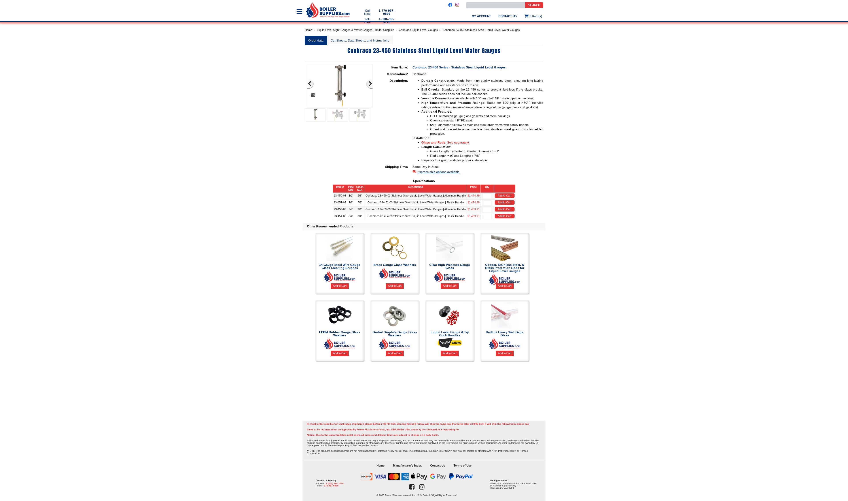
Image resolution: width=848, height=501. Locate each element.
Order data (316, 40)
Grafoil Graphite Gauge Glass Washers (395, 333)
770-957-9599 (331, 485)
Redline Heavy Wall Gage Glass (504, 333)
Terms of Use (462, 465)
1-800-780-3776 (386, 20)
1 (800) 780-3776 (335, 483)
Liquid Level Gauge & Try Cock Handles (450, 333)
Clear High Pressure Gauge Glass (449, 266)
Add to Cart (504, 195)
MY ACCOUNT (481, 16)
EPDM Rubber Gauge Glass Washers (339, 333)
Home (308, 30)
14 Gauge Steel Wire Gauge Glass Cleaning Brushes (339, 266)
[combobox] (495, 5)
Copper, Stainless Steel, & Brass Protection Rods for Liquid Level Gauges (504, 268)
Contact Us (507, 16)
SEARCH (534, 5)
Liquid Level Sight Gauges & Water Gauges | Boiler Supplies (355, 30)
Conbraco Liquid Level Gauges (418, 30)
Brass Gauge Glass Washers (394, 265)
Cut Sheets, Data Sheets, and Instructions (360, 40)
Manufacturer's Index (407, 465)
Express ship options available (438, 172)
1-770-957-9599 (386, 12)
